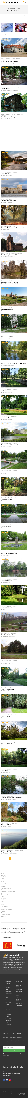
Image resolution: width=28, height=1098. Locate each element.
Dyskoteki (3, 883)
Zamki (2, 199)
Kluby (2, 873)
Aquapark (3, 886)
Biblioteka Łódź (18, 986)
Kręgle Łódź (8, 1004)
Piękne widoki (19, 58)
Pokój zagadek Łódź (19, 996)
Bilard (2, 901)
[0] (22, 2)
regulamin (19, 1053)
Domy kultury (4, 906)
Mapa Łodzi (8, 981)
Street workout (5, 908)
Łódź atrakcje (9, 993)
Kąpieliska (3, 917)
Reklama (8, 1012)
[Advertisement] (13, 18)
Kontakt (8, 1009)
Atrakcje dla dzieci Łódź (19, 982)
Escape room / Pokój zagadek (8, 891)
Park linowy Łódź (8, 996)
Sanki (2, 912)
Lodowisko (3, 875)
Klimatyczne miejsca (6, 888)
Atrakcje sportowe (5, 881)
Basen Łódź (8, 991)
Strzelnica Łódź (18, 1000)
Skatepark (3, 916)
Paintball (3, 911)
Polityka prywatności (8, 1017)
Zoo (2, 893)
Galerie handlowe (5, 914)
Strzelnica (3, 898)
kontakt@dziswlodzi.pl (13, 1067)
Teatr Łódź (19, 1005)
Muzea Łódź (19, 1003)
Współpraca (8, 1014)
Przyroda (4, 60)
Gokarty (3, 896)
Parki (2, 172)
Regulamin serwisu (8, 1025)
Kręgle (2, 899)
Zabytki (3, 114)
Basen (2, 880)
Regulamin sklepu (8, 1021)
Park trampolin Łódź (8, 987)
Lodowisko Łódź (19, 992)
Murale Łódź (8, 999)
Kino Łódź (8, 983)
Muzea (2, 58)
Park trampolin (4, 894)
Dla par (13, 58)
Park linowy (4, 903)
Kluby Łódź (19, 989)
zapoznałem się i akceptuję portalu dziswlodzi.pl (14, 1054)
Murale (3, 904)
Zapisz (14, 1050)
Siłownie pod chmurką (6, 909)
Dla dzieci (8, 58)
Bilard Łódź (8, 1002)
